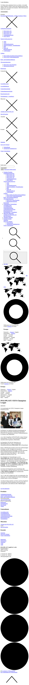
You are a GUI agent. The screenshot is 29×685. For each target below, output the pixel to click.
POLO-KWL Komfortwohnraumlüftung (13, 55)
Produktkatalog (4, 503)
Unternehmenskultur (5, 88)
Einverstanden (4, 11)
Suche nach (3, 165)
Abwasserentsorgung (5, 62)
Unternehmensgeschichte (6, 91)
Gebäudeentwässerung (6, 28)
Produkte (6, 172)
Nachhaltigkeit (4, 518)
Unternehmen (7, 204)
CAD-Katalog (7, 50)
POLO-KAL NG (8, 32)
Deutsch (12, 332)
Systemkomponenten (8, 35)
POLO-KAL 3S (7, 33)
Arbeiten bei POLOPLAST (7, 111)
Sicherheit (3, 542)
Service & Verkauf (5, 144)
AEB (2, 544)
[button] (15, 238)
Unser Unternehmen (5, 151)
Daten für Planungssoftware (8, 48)
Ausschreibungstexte (8, 44)
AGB (2, 543)
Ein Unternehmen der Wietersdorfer (9, 672)
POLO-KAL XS (7, 31)
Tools (5, 42)
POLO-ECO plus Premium (10, 64)
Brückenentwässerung (9, 66)
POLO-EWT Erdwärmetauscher (11, 57)
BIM (5, 46)
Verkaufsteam (7, 147)
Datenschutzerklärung (16, 9)
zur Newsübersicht (5, 488)
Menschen (6, 213)
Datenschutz (3, 540)
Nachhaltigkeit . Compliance (7, 96)
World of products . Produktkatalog (12, 45)
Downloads (3, 15)
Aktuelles (6, 217)
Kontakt (6, 218)
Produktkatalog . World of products (14, 15)
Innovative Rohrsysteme (10, 169)
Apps (5, 41)
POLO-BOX (7, 36)
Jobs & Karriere (4, 114)
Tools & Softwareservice (6, 39)
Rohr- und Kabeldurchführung (8, 59)
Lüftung (2, 53)
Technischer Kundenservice (10, 148)
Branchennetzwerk (5, 94)
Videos (24, 15)
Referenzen (3, 68)
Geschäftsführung (5, 86)
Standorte (3, 142)
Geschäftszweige (5, 83)
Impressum (3, 539)
